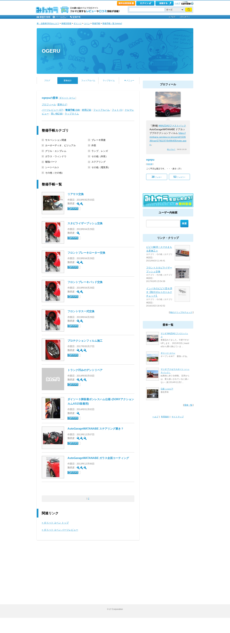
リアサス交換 (76, 194)
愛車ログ (62, 104)
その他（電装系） (100, 167)
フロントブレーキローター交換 (86, 252)
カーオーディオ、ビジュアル (60, 145)
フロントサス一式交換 (81, 311)
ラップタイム (109, 80)
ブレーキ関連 (98, 140)
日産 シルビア (167, 389)
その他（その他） (54, 172)
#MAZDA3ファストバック (172, 125)
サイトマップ (178, 417)
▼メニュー (129, 80)
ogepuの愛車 (50, 97)
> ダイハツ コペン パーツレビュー (60, 529)
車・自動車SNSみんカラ (48, 23)
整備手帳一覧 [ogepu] (112, 23)
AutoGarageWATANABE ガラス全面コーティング (98, 458)
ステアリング (98, 161)
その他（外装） (99, 156)
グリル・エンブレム (55, 151)
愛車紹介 (68, 80)
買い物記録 (57, 113)
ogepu (150, 159)
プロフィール (49, 104)
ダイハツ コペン (67, 98)
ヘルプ (177, 3)
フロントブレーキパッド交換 (85, 282)
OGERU (51, 51)
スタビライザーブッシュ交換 (85, 223)
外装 (93, 145)
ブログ (47, 80)
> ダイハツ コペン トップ (55, 522)
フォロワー (179, 176)
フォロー (157, 176)
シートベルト (52, 167)
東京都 (149, 164)
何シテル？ (171, 149)
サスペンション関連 (55, 140)
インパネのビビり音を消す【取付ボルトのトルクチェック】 (159, 292)
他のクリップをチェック (181, 312)
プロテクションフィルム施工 (85, 340)
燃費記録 (86, 110)
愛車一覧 (188, 405)
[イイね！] (73, 208)
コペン (87, 23)
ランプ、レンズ (99, 151)
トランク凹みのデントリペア (85, 370)
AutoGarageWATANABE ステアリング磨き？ (96, 428)
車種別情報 (66, 23)
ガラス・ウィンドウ (55, 156)
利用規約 (165, 417)
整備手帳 (96, 23)
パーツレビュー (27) (52, 110)
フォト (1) (117, 110)
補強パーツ (51, 161)
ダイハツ (78, 23)
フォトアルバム (88, 80)
